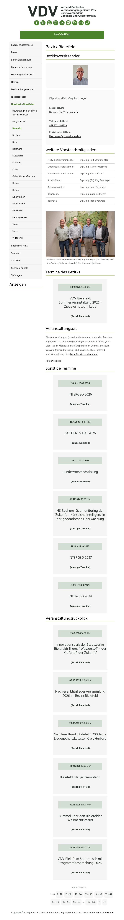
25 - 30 (88, 894)
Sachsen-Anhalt (19, 268)
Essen (15, 169)
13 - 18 (68, 894)
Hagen (15, 183)
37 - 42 (108, 894)
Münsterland (18, 204)
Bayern (14, 52)
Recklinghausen (19, 217)
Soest (15, 231)
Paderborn (17, 210)
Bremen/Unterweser (21, 67)
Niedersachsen (18, 97)
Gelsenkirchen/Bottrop (23, 176)
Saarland (15, 253)
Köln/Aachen (18, 197)
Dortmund (17, 149)
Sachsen (15, 261)
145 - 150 (91, 902)
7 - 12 (59, 894)
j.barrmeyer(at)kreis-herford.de (65, 136)
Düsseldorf (17, 156)
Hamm (15, 190)
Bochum (16, 135)
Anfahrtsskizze (53, 361)
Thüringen (16, 276)
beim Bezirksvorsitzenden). (84, 354)
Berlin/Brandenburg (21, 60)
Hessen (15, 82)
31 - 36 (99, 894)
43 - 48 (55, 902)
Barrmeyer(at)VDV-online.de (63, 112)
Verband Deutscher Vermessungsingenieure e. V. (56, 913)
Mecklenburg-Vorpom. (23, 90)
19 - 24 (78, 894)
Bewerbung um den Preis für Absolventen (24, 113)
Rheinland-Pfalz (19, 246)
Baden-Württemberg (22, 45)
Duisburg (16, 163)
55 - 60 (76, 902)
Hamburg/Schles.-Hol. (22, 75)
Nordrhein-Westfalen (22, 104)
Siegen (15, 224)
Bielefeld (16, 128)
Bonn (14, 142)
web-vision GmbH (103, 913)
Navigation (62, 34)
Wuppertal (17, 238)
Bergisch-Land (19, 121)
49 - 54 (66, 902)
